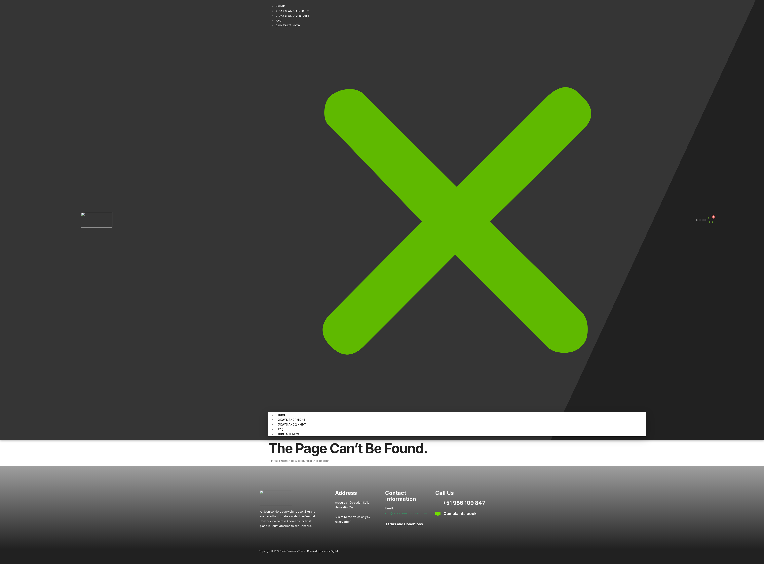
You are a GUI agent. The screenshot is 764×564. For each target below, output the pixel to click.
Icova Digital (331, 551)
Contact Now (288, 25)
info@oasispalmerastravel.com (406, 513)
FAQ (279, 20)
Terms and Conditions (404, 524)
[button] (457, 219)
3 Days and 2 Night (293, 15)
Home (280, 6)
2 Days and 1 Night (292, 11)
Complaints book (460, 513)
